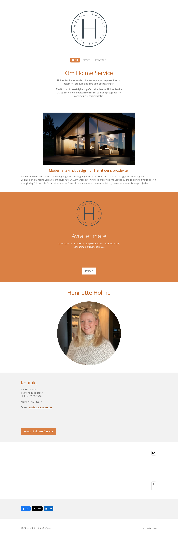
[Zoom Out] (154, 488)
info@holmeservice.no (40, 407)
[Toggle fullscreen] (154, 453)
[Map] (89, 471)
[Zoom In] (154, 484)
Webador (153, 528)
